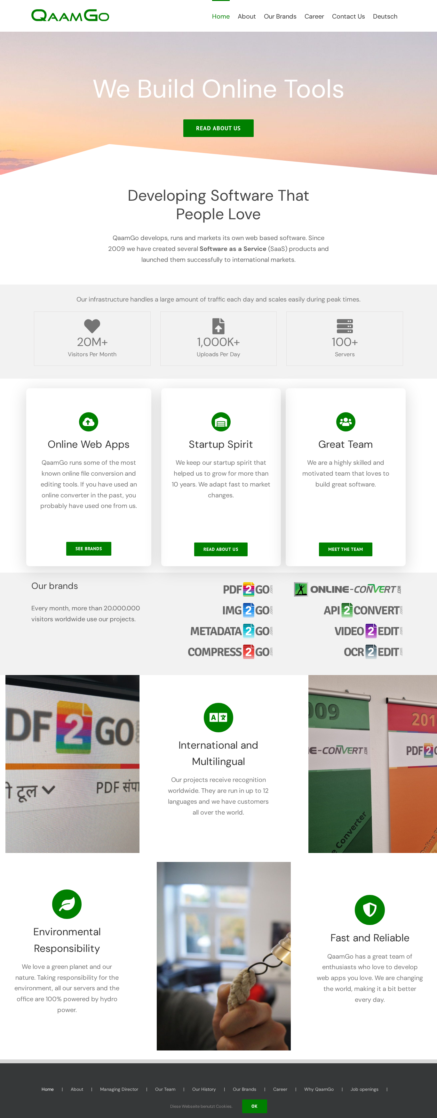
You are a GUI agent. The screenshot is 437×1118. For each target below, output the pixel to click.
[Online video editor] (368, 627)
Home (48, 1089)
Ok (254, 1106)
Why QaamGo (319, 1089)
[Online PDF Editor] (248, 585)
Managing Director (119, 1089)
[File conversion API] (363, 606)
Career (280, 1089)
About (77, 1089)
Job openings (364, 1089)
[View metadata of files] (232, 627)
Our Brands (244, 1089)
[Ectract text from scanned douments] (373, 648)
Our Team (165, 1089)
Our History (204, 1089)
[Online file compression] (230, 648)
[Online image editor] (248, 606)
